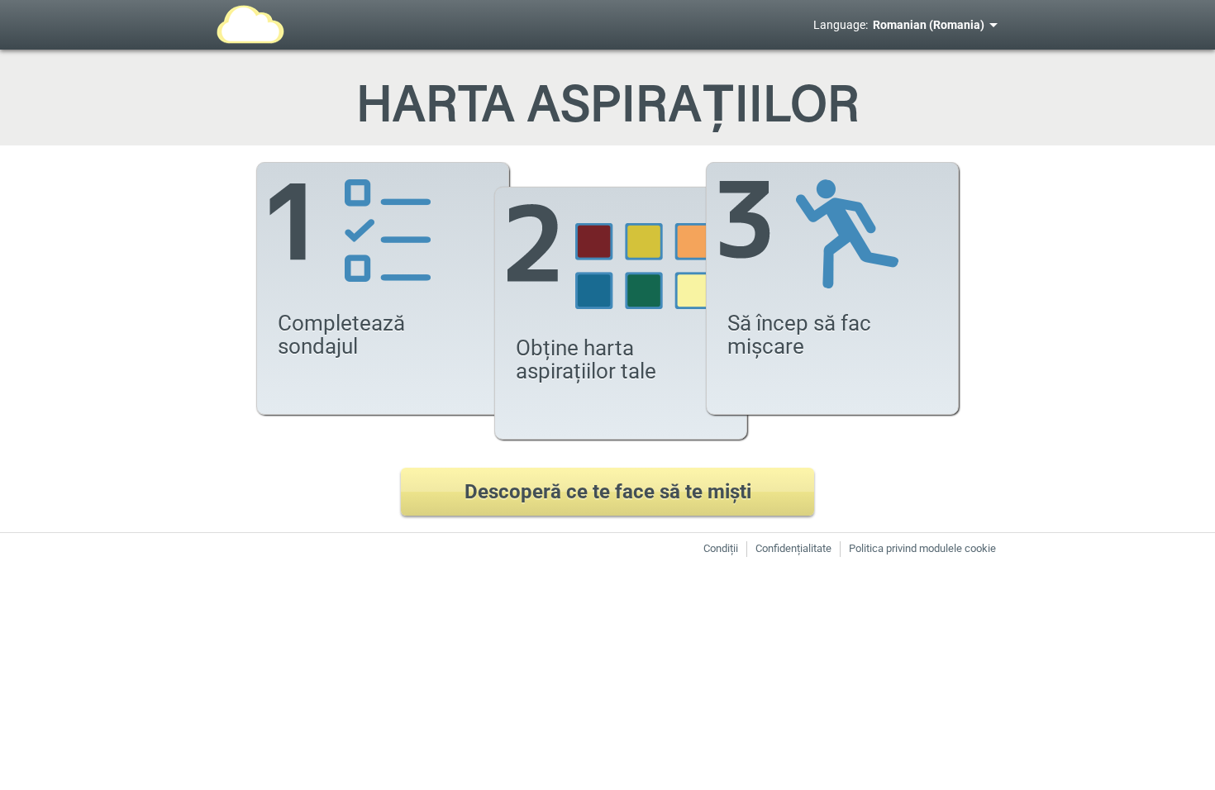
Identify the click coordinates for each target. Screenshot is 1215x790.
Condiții (720, 548)
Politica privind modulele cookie (922, 548)
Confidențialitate (793, 548)
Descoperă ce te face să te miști (608, 491)
